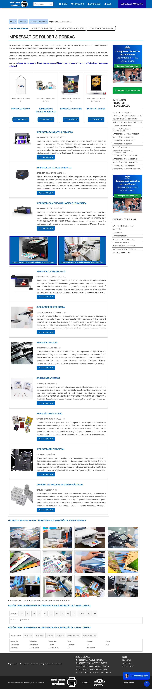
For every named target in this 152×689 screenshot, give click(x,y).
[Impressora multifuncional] (22, 460)
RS (57, 613)
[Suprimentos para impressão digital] (123, 586)
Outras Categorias (124, 219)
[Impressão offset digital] (22, 424)
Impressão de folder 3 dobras (125, 159)
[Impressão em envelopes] (57, 562)
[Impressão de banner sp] (57, 537)
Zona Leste (60, 635)
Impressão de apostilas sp (123, 137)
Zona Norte (28, 635)
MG (28, 613)
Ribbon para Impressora (67, 63)
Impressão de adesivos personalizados (70, 28)
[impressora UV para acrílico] (22, 282)
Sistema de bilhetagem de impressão (101, 28)
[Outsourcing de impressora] (22, 317)
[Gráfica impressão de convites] (90, 537)
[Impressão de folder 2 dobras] (25, 537)
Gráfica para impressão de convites (127, 122)
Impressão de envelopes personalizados (122, 151)
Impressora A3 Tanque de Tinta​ (89, 660)
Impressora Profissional (87, 63)
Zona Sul (50, 635)
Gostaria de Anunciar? (132, 4)
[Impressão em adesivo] (57, 586)
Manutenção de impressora (124, 246)
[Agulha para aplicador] (22, 388)
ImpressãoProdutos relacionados (121, 103)
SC (51, 613)
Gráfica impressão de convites (125, 119)
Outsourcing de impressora (124, 249)
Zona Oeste (39, 635)
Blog (109, 4)
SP (39, 613)
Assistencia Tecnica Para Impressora (92, 666)
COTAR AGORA (21, 119)
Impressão (117, 229)
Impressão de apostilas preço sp (42, 28)
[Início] (18, 4)
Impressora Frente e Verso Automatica (93, 672)
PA (95, 613)
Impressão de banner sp (122, 144)
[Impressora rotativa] (22, 353)
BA (68, 613)
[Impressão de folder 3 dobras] (33, 249)
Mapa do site (127, 666)
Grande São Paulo (73, 635)
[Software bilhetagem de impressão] (123, 537)
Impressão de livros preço (123, 165)
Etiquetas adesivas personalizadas (127, 116)
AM (89, 613)
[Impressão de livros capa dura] (90, 586)
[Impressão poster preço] (25, 562)
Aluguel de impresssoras (123, 226)
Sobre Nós (95, 4)
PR (45, 613)
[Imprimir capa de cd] (25, 586)
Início (64, 4)
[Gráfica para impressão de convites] (123, 562)
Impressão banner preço (123, 125)
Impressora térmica (121, 242)
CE (74, 613)
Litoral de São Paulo (89, 635)
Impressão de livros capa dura (125, 162)
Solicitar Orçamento (127, 90)
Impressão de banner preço (124, 140)
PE (63, 613)
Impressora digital (120, 236)
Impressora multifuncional (124, 239)
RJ (22, 613)
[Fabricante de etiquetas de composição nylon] (22, 495)
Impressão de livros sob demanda (126, 169)
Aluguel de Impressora (26, 63)
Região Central (16, 635)
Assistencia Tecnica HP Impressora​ (91, 669)
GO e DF (81, 613)
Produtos (79, 4)
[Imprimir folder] (90, 562)
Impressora (117, 232)
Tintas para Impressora (46, 63)
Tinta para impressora (121, 252)
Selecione (14, 613)
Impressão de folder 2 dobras (125, 156)
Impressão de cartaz (121, 147)
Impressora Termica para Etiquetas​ (91, 663)
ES (34, 613)
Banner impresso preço (122, 112)
